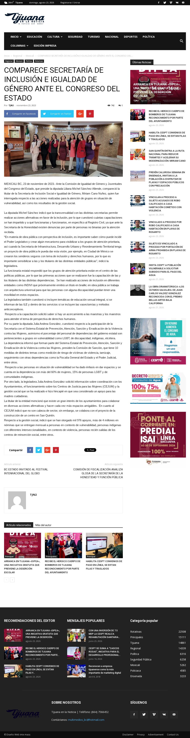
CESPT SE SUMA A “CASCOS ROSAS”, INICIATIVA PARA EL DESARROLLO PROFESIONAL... (104, 651)
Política (149, 36)
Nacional (112, 36)
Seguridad (75, 36)
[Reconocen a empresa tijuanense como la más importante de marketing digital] (76, 671)
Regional (9, 61)
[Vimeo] (171, 2)
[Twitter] (165, 2)
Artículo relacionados (18, 525)
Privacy (141, 734)
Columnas (18, 45)
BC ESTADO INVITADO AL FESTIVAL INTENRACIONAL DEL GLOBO (26, 471)
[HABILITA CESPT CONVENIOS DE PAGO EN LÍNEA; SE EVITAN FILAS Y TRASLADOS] (104, 545)
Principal (9, 556)
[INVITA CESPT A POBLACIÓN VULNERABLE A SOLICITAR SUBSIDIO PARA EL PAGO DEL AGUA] (137, 268)
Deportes (130, 36)
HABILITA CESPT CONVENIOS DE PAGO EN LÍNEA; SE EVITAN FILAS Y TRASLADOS (104, 565)
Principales (51, 556)
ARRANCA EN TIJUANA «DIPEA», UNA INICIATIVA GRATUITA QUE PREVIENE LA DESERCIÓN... (43, 634)
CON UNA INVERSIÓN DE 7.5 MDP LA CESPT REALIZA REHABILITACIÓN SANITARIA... (104, 634)
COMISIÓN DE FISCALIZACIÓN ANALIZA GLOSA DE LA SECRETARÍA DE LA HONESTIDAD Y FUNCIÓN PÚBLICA (98, 473)
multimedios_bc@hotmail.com (86, 719)
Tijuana (134, 642)
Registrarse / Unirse (70, 2)
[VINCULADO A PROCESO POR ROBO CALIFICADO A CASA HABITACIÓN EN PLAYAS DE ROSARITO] (137, 225)
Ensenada (136, 676)
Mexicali (19, 61)
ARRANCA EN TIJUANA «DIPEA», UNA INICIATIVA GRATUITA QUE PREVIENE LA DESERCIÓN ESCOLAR (157, 90)
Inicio (15, 36)
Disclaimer (128, 734)
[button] (181, 41)
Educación (34, 36)
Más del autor (43, 525)
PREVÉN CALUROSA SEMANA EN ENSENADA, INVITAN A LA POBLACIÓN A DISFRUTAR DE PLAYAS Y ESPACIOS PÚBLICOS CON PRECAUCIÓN (167, 179)
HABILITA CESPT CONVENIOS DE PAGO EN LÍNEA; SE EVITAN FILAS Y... (42, 669)
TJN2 (11, 105)
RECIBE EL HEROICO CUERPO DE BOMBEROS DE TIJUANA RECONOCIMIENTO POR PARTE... (42, 651)
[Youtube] (183, 2)
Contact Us (172, 734)
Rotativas (39, 61)
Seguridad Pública (140, 659)
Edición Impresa (45, 45)
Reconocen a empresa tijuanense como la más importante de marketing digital (105, 669)
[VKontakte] (177, 2)
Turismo (94, 36)
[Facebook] (158, 2)
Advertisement (155, 734)
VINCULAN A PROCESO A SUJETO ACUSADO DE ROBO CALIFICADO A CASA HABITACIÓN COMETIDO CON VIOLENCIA (165, 204)
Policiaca (135, 670)
